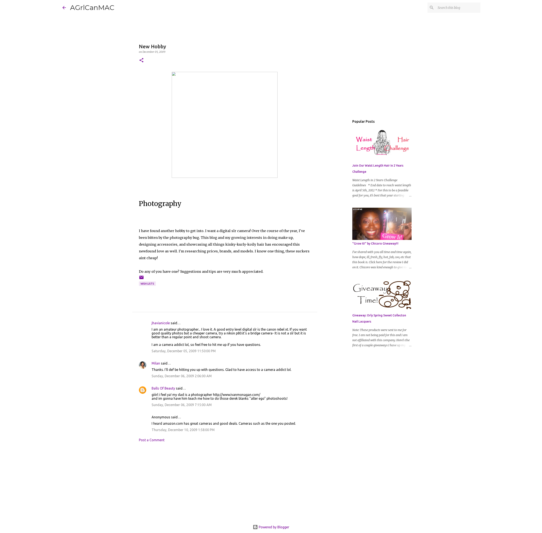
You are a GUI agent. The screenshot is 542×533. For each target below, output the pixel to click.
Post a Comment (152, 440)
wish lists (147, 283)
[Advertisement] (224, 484)
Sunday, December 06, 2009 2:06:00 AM (182, 376)
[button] (141, 60)
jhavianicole (161, 323)
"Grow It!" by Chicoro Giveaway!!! (375, 243)
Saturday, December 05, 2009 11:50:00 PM (184, 351)
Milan (156, 363)
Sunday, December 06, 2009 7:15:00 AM (182, 405)
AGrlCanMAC (92, 7)
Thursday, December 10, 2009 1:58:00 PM (183, 430)
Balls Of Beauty (163, 388)
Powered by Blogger (273, 527)
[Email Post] (141, 279)
